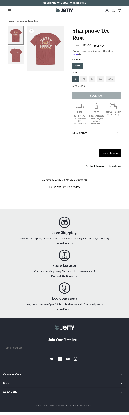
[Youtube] (68, 359)
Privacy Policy (72, 405)
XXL (110, 78)
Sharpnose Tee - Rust (27, 21)
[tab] (95, 166)
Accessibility (85, 405)
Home (11, 21)
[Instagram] (76, 359)
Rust (77, 65)
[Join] (121, 347)
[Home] (64, 10)
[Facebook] (60, 359)
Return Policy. (96, 123)
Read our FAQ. (113, 115)
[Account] (107, 10)
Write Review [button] (110, 153)
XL (100, 78)
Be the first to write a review (64, 187)
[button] (9, 10)
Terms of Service (57, 405)
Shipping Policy (79, 123)
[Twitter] (52, 359)
